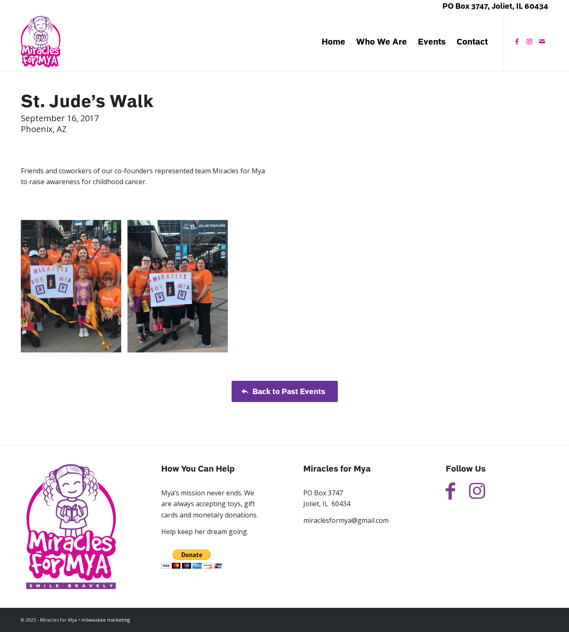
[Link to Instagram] (529, 41)
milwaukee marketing (105, 620)
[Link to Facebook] (517, 41)
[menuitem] (333, 41)
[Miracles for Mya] (40, 41)
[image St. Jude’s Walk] (74, 289)
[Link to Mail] (542, 41)
